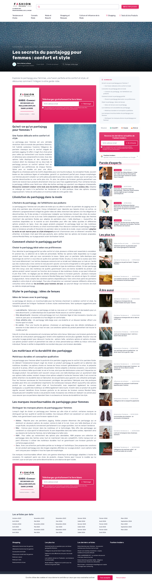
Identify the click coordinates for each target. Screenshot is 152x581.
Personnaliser (121, 578)
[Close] (113, 275)
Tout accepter (105, 578)
